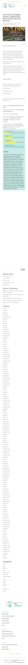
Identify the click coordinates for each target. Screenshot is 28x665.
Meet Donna (5, 613)
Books (4, 570)
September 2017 (6, 432)
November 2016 (6, 451)
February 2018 (6, 421)
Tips (4, 587)
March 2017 (5, 442)
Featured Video (6, 572)
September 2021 (6, 335)
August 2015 (5, 478)
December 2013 (6, 520)
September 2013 (6, 526)
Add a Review (5, 623)
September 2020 (6, 361)
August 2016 (5, 457)
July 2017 (5, 436)
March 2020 (5, 371)
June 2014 (5, 507)
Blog (4, 566)
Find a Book (5, 620)
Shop (3, 638)
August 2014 (5, 503)
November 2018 (6, 402)
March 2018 (5, 419)
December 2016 (6, 448)
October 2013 (6, 524)
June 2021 (5, 342)
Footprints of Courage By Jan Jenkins (14, 300)
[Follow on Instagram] (11, 2)
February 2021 (6, 350)
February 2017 (6, 444)
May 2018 (5, 415)
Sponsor (4, 582)
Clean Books (5, 618)
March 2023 (5, 314)
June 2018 (5, 413)
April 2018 (5, 417)
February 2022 (6, 329)
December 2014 (6, 495)
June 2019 (5, 390)
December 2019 (6, 377)
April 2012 (5, 557)
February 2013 (6, 541)
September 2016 (6, 455)
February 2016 (6, 465)
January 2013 (5, 543)
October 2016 (6, 453)
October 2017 (6, 430)
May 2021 (5, 344)
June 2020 (5, 367)
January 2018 (5, 423)
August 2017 (5, 434)
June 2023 (5, 308)
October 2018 (6, 405)
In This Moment (6, 278)
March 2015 (5, 488)
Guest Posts (5, 574)
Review (4, 580)
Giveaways (5, 647)
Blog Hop (5, 568)
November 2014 (6, 497)
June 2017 (5, 438)
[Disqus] (14, 210)
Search (22, 269)
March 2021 (5, 348)
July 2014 (5, 505)
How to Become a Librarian (9, 644)
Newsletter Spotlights (8, 636)
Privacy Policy (17, 660)
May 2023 (5, 310)
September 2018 (6, 407)
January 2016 (5, 467)
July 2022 (5, 321)
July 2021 (5, 340)
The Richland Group (19, 662)
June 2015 (5, 482)
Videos (4, 591)
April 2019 (5, 394)
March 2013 (5, 539)
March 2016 (5, 463)
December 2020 (6, 354)
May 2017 (5, 440)
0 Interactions (13, 24)
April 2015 (5, 486)
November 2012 (6, 547)
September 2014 (6, 501)
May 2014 (5, 509)
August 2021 (5, 337)
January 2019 (5, 398)
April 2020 (5, 369)
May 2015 (5, 484)
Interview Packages (7, 633)
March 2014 (5, 513)
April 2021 (5, 346)
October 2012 (6, 549)
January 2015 (5, 492)
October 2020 (6, 358)
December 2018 (6, 400)
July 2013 (5, 530)
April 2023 (5, 312)
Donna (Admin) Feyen (9, 23)
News (4, 578)
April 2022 (5, 327)
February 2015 (6, 490)
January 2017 (5, 446)
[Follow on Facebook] (8, 2)
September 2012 (6, 551)
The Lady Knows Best (7, 276)
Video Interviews (7, 631)
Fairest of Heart (6, 280)
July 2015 (5, 480)
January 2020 (5, 375)
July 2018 (5, 411)
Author (4, 564)
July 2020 (5, 365)
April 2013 (5, 537)
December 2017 (6, 425)
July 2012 (5, 555)
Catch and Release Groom (8, 282)
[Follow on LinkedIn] (14, 2)
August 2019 (5, 386)
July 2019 (5, 388)
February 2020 (6, 373)
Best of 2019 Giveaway (16, 298)
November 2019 (6, 379)
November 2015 (6, 472)
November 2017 (6, 428)
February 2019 (6, 396)
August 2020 (5, 363)
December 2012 (6, 545)
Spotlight (5, 585)
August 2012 (5, 553)
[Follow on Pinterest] (17, 2)
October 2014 (6, 499)
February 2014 (6, 516)
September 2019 (6, 384)
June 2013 (5, 532)
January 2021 (5, 352)
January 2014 (5, 518)
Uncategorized (6, 589)
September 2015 (6, 476)
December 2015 (6, 469)
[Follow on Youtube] (19, 2)
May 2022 (5, 325)
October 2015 (6, 474)
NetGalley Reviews (7, 576)
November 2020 (6, 356)
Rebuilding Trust (6, 284)
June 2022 (5, 323)
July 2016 (5, 459)
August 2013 (5, 528)
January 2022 (5, 331)
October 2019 (6, 381)
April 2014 (5, 511)
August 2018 (5, 409)
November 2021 (6, 333)
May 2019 (5, 392)
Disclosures (5, 649)
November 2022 (6, 316)
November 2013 (6, 522)
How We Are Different (8, 616)
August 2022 (5, 319)
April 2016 (5, 461)
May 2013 (5, 534)
